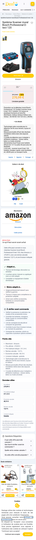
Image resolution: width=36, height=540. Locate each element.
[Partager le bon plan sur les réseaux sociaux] (17, 495)
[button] (18, 441)
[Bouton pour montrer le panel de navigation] (3, 4)
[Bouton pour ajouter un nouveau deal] (32, 4)
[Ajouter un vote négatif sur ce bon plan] (5, 88)
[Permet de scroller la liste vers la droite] (33, 481)
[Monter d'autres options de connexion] (24, 4)
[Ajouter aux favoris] (32, 23)
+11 (22, 198)
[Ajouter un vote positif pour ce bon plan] (31, 88)
